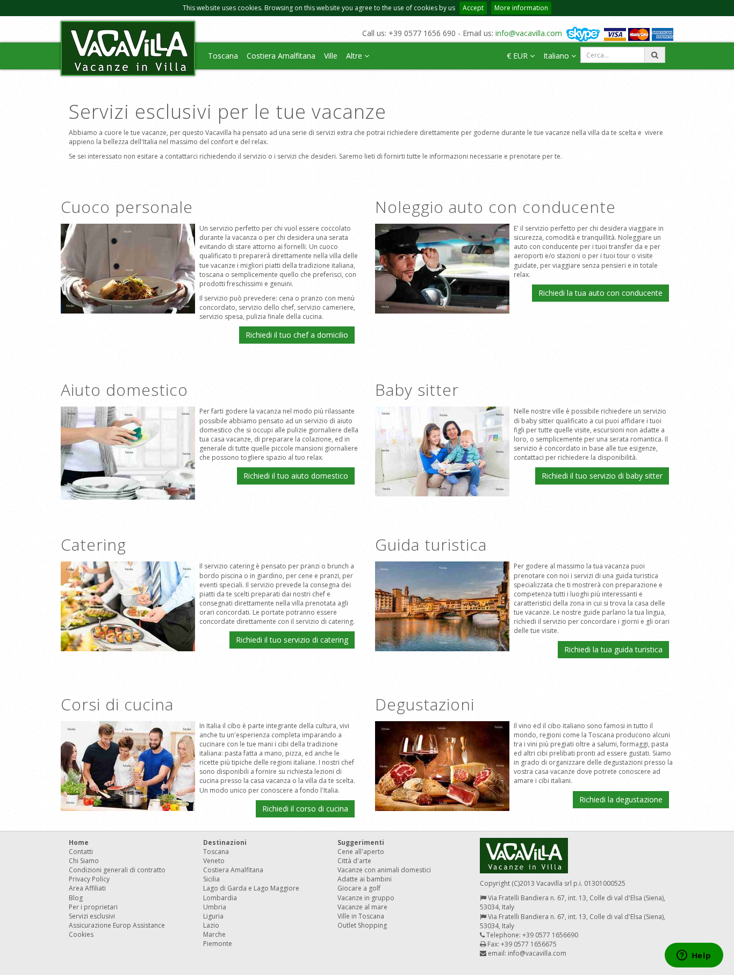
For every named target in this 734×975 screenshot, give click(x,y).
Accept (473, 7)
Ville (330, 56)
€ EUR (518, 56)
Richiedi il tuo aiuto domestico (295, 476)
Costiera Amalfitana (281, 56)
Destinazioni (225, 842)
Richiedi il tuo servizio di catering (292, 640)
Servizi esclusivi (92, 916)
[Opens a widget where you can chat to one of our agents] (693, 956)
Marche (214, 934)
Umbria (214, 907)
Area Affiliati (87, 888)
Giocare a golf (358, 888)
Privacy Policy (89, 879)
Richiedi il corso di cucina (305, 808)
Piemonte (217, 943)
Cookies (81, 934)
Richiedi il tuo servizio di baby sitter (602, 476)
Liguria (213, 916)
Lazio (211, 925)
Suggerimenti (360, 842)
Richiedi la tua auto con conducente (600, 293)
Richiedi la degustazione (621, 799)
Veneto (214, 860)
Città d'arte (354, 860)
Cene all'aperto (360, 851)
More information (521, 7)
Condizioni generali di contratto (117, 869)
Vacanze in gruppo (365, 897)
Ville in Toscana (360, 916)
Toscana (223, 56)
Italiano (557, 56)
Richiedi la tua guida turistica (613, 649)
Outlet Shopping (362, 925)
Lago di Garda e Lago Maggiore (251, 888)
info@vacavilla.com (528, 33)
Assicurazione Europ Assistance (117, 925)
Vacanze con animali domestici (384, 869)
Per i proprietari (93, 907)
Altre (355, 56)
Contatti (81, 851)
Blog (76, 897)
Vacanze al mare (362, 907)
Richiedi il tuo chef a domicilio (297, 335)
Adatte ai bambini (364, 879)
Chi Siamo (84, 860)
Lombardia (220, 897)
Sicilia (211, 879)
